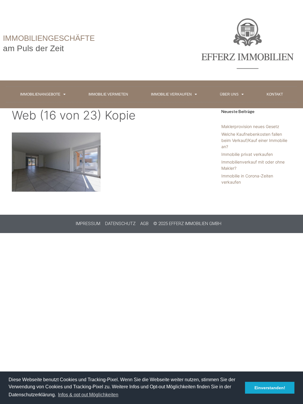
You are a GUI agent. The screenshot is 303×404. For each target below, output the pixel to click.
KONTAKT (275, 94)
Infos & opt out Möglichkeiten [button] (88, 394)
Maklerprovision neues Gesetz (250, 126)
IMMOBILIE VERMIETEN (108, 94)
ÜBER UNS (229, 94)
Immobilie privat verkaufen (247, 154)
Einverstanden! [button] (269, 387)
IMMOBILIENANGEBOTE (40, 94)
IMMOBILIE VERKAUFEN (171, 94)
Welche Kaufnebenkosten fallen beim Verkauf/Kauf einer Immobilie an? (254, 140)
